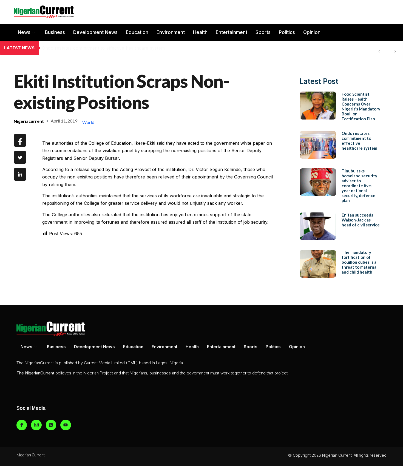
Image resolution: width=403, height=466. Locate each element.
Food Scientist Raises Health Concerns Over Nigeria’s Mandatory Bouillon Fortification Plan (361, 106)
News (24, 32)
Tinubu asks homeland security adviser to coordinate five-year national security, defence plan (359, 185)
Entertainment (231, 32)
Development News (95, 32)
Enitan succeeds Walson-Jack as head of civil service (361, 219)
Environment (171, 32)
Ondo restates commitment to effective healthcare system (103, 48)
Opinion (311, 32)
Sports (263, 32)
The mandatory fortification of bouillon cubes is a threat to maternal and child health (360, 262)
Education (137, 32)
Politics (287, 32)
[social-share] (20, 140)
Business (55, 32)
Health (200, 32)
